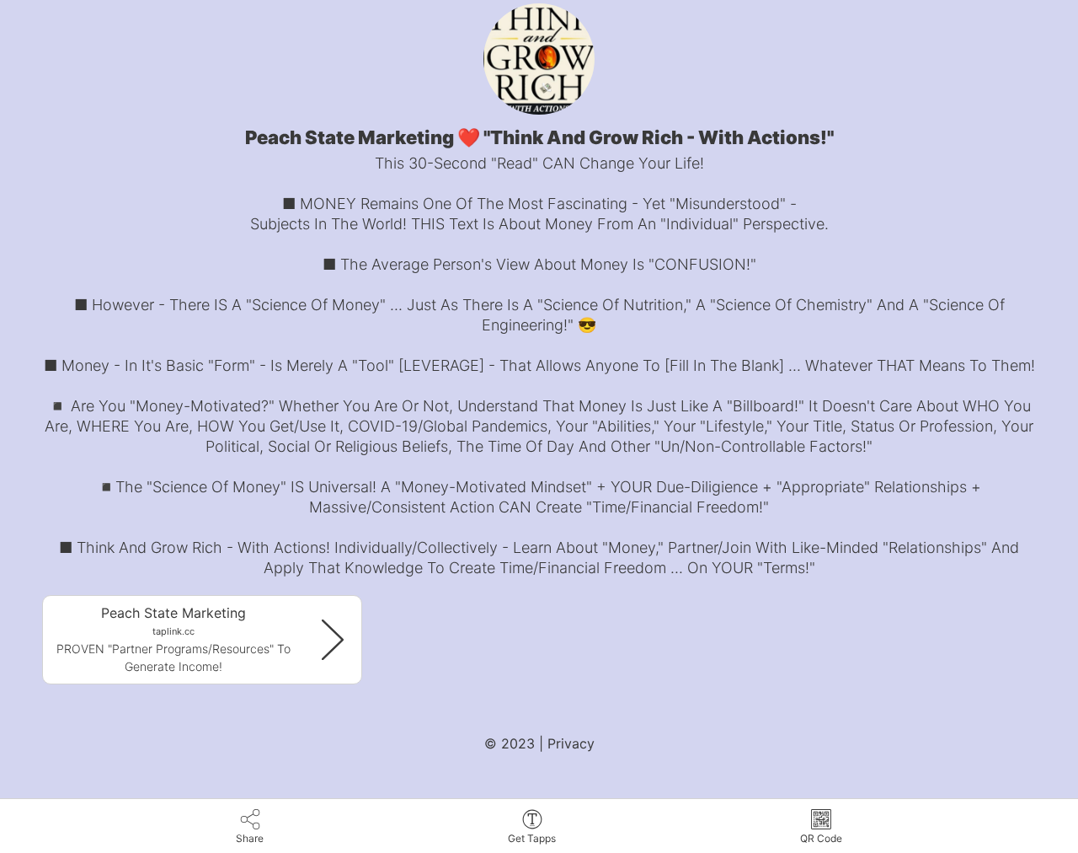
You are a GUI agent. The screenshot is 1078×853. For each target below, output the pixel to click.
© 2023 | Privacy (539, 743)
